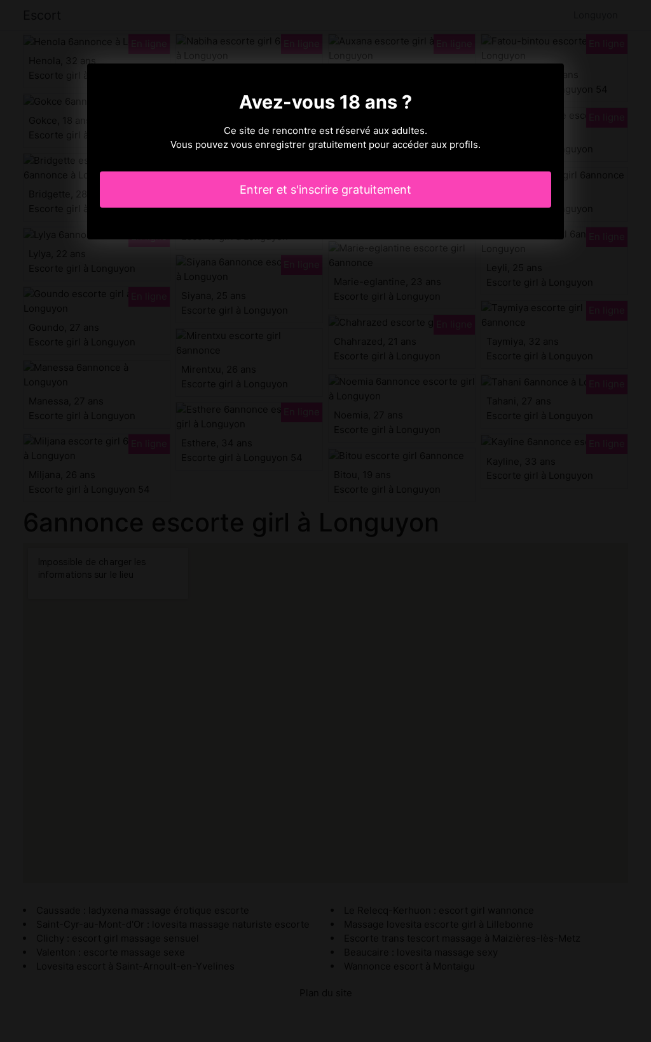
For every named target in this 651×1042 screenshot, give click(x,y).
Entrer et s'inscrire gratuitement (325, 189)
